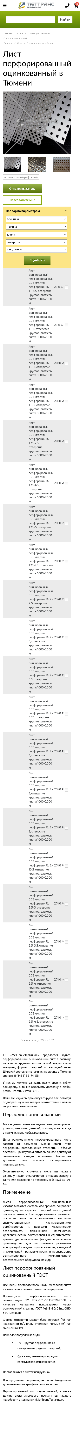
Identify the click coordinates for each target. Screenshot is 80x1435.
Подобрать (37, 260)
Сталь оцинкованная (39, 33)
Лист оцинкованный (17, 38)
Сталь (20, 33)
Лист (19, 43)
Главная (8, 33)
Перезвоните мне (22, 200)
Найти (65, 19)
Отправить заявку (22, 188)
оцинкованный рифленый (21, 177)
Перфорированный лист (40, 43)
